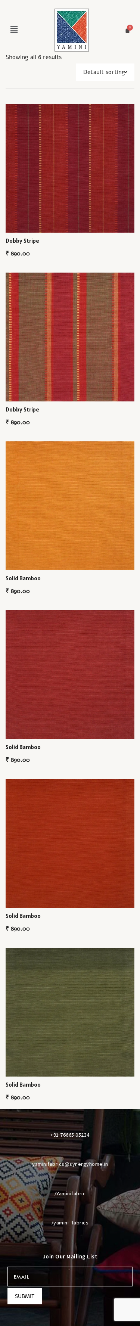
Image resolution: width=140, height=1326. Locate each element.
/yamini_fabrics (70, 1222)
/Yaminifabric (70, 1193)
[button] (13, 30)
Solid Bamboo (23, 578)
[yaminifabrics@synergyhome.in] (70, 1150)
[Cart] (127, 30)
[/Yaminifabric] (70, 1179)
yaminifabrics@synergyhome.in (70, 1164)
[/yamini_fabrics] (70, 1208)
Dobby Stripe (22, 240)
